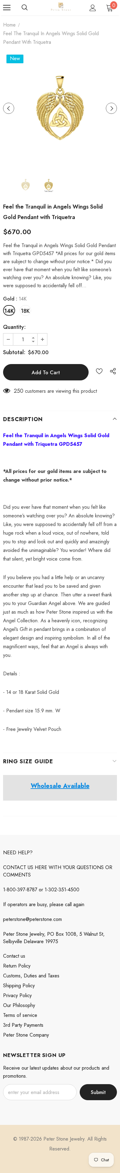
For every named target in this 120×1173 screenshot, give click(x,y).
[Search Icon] (25, 8)
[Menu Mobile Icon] (6, 7)
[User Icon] (93, 8)
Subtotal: (14, 352)
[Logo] (60, 7)
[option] (60, 108)
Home (9, 24)
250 (18, 391)
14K (9, 311)
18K (25, 311)
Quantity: (14, 327)
